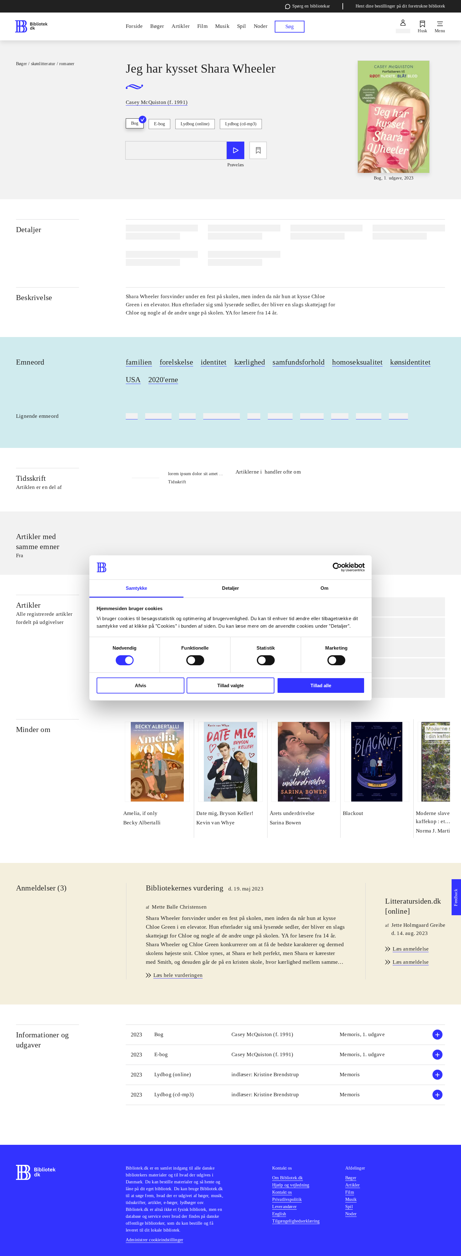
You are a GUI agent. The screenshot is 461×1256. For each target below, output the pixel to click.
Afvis (140, 685)
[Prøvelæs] (235, 150)
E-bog (159, 124)
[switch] (195, 660)
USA (133, 380)
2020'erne (163, 380)
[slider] (393, 121)
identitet (214, 362)
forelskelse (176, 362)
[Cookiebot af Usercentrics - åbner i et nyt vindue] (337, 567)
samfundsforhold (299, 362)
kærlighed (249, 362)
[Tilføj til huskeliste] (258, 150)
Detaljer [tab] (230, 588)
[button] (285, 1035)
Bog (134, 123)
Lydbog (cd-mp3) (241, 124)
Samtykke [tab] (136, 588)
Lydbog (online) (195, 124)
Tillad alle (320, 685)
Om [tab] (324, 588)
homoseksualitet (357, 362)
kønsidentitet (410, 362)
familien (139, 362)
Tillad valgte (230, 685)
